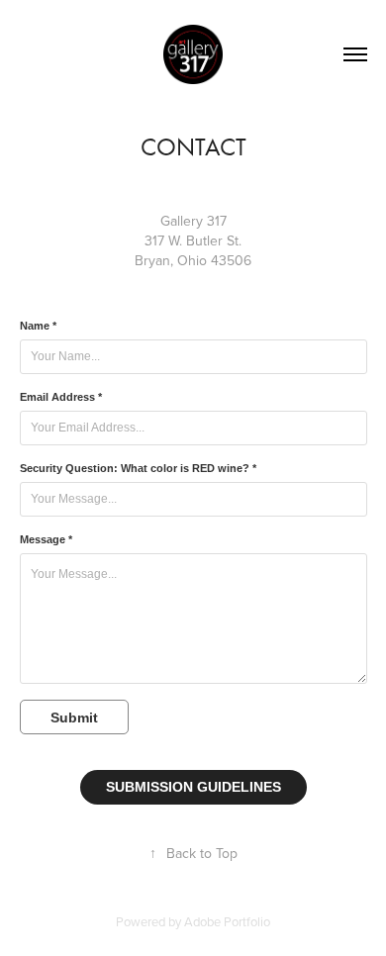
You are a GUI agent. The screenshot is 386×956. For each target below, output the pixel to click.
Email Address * (61, 397)
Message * (46, 539)
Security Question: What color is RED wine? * (138, 468)
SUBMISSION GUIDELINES (193, 787)
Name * (38, 326)
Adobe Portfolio (227, 921)
